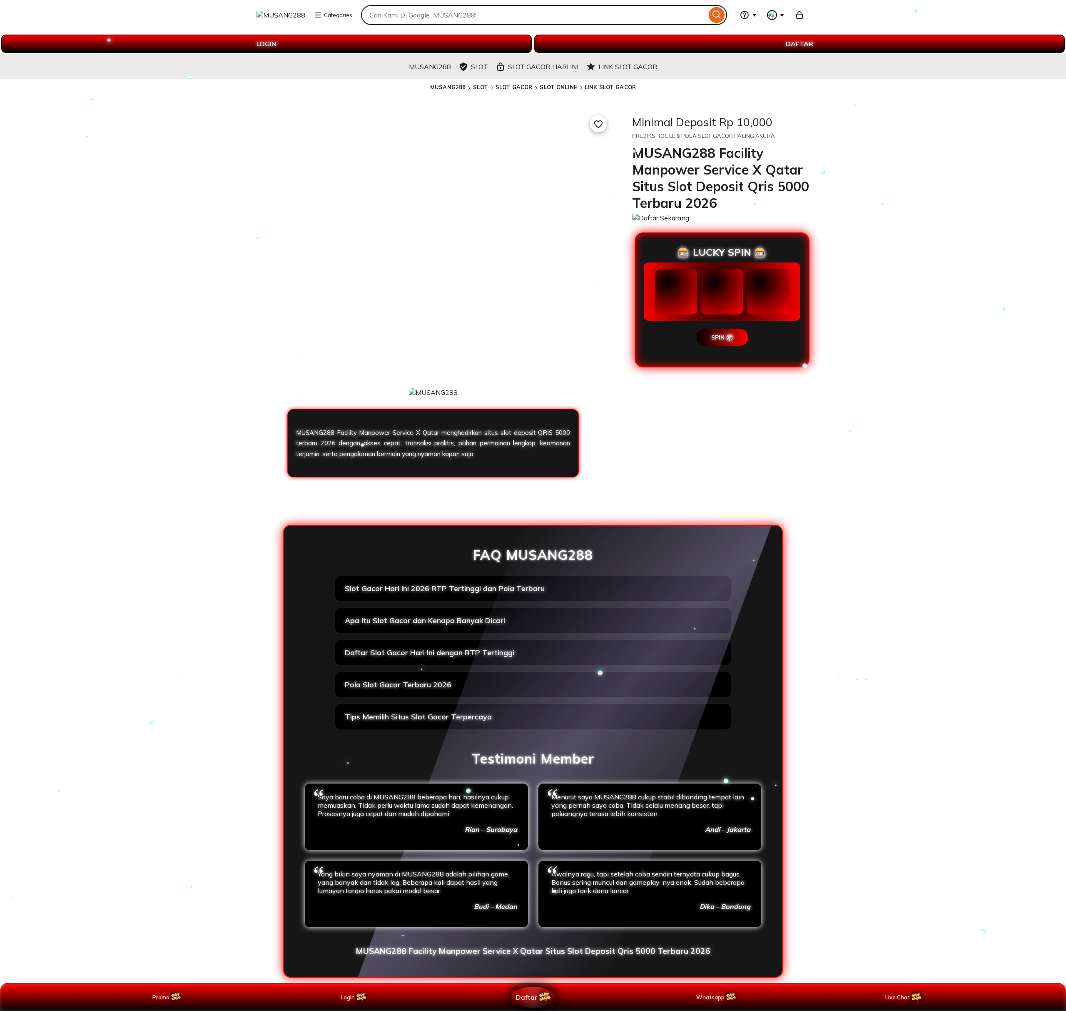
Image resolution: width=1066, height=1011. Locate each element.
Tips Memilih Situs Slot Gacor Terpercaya (418, 716)
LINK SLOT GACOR (610, 87)
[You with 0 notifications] (776, 15)
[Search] (717, 15)
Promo (160, 997)
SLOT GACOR (514, 87)
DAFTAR (799, 44)
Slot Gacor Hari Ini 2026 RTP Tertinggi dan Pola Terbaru (445, 588)
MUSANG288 (448, 87)
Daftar (526, 997)
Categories (338, 15)
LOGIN (266, 44)
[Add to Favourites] (598, 123)
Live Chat (897, 997)
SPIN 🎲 (722, 337)
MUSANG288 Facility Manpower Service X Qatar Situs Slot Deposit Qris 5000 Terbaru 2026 (533, 951)
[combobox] (534, 15)
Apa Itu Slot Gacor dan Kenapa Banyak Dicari (425, 620)
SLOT (480, 87)
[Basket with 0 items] (799, 15)
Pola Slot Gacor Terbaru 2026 (398, 684)
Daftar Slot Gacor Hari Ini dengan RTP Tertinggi (429, 652)
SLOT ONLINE (558, 87)
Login (348, 997)
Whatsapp (712, 997)
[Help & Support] (748, 15)
